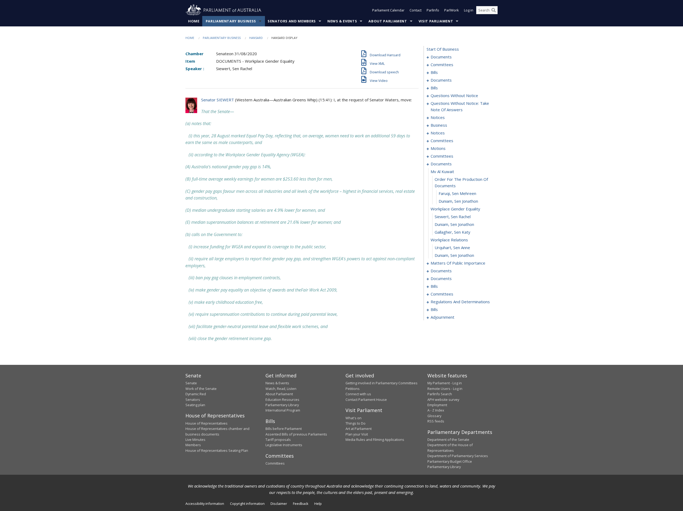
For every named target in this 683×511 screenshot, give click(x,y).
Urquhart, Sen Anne (452, 247)
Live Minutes (195, 439)
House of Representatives (206, 423)
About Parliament (387, 21)
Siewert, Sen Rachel (453, 216)
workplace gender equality (455, 208)
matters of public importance (458, 263)
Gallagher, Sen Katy (452, 232)
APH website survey (443, 399)
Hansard (256, 38)
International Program (282, 410)
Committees (275, 463)
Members (193, 444)
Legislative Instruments (283, 444)
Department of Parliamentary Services (457, 455)
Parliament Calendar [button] (388, 10)
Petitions (353, 388)
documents (441, 56)
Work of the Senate (201, 388)
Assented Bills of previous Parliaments (296, 434)
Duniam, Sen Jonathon (458, 201)
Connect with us (358, 394)
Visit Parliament (436, 21)
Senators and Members (292, 21)
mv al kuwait (442, 171)
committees (442, 64)
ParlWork (451, 10)
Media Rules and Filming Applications (375, 439)
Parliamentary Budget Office (449, 461)
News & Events (342, 21)
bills (434, 72)
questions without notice (454, 95)
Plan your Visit (357, 434)
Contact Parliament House (366, 399)
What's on (354, 418)
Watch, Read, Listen (280, 388)
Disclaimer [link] (279, 503)
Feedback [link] (300, 503)
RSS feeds (435, 421)
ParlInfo (433, 10)
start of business (443, 49)
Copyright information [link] (247, 503)
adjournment (442, 317)
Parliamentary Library (282, 404)
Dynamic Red (195, 394)
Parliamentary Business (231, 21)
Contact (416, 10)
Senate (191, 383)
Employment (437, 404)
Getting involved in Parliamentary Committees (382, 383)
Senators (192, 399)
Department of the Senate (448, 439)
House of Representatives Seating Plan (216, 450)
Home (194, 21)
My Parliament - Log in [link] (444, 383)
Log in (468, 10)
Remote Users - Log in (444, 388)
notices (438, 117)
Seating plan (195, 404)
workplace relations (449, 239)
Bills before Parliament (283, 428)
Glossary (434, 415)
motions (438, 148)
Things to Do (356, 423)
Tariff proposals (278, 439)
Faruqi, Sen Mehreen (457, 193)
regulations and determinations (460, 301)
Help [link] (318, 503)
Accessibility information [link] (204, 503)
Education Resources (282, 399)
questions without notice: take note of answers (460, 106)
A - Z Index (435, 410)
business (439, 125)
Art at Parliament (359, 428)
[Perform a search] (494, 10)
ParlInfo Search (439, 394)
